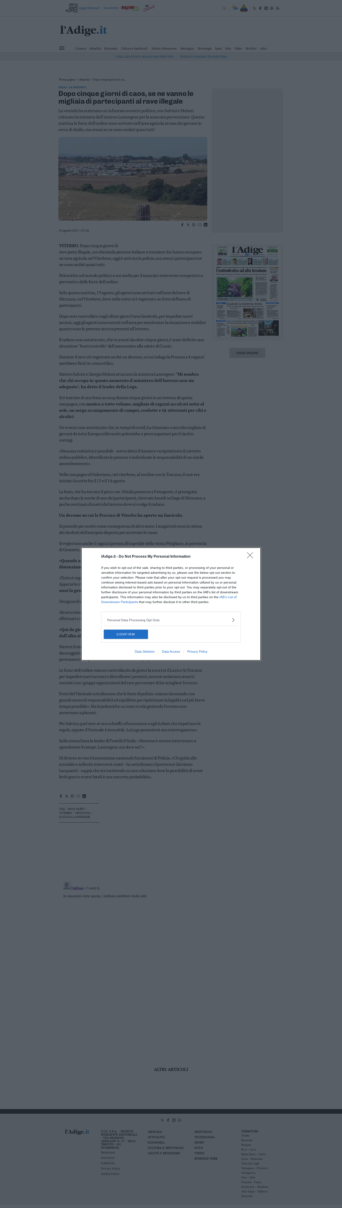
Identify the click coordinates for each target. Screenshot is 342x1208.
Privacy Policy (197, 651)
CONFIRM (126, 634)
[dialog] (171, 604)
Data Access (171, 651)
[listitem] (171, 619)
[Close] (251, 556)
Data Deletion (145, 651)
